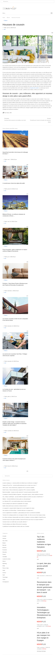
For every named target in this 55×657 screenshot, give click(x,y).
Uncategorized (6, 581)
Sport (4, 574)
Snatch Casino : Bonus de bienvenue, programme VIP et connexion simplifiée (19, 489)
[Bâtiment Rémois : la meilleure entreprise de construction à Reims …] (15, 196)
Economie (5, 549)
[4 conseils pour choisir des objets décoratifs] (15, 166)
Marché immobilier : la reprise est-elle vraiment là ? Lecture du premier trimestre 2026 (20, 492)
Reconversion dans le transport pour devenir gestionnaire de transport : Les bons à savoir (44, 587)
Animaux (4, 538)
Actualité (4, 536)
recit (5, 29)
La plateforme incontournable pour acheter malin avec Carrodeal (16, 526)
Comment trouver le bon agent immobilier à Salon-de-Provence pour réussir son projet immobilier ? (23, 519)
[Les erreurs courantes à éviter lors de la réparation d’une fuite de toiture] (15, 297)
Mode (4, 565)
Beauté (4, 543)
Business (4, 547)
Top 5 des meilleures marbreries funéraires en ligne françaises (44, 542)
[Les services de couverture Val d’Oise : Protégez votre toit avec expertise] (15, 333)
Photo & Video (6, 568)
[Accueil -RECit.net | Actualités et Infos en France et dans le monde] (27, 7)
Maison (5, 20)
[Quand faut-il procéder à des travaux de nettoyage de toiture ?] (15, 131)
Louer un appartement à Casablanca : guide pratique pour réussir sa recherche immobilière (21, 512)
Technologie (5, 577)
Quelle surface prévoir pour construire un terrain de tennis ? (15, 505)
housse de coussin (34, 87)
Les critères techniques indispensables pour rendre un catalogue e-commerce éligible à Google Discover (24, 517)
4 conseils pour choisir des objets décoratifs (14, 183)
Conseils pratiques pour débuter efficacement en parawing (15, 524)
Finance (4, 554)
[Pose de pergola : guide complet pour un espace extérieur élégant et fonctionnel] (15, 228)
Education (5, 552)
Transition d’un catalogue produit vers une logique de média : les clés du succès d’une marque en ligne (24, 515)
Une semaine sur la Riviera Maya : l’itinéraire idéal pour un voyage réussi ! (18, 510)
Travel (4, 579)
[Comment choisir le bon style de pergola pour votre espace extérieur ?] (15, 437)
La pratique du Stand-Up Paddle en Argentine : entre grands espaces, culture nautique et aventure (23, 494)
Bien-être (4, 545)
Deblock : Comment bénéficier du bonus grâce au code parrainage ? (17, 499)
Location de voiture (6, 559)
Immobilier (5, 556)
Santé (4, 570)
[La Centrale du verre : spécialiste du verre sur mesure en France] (15, 368)
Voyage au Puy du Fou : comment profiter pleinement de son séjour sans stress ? (20, 485)
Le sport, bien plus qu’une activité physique (44, 565)
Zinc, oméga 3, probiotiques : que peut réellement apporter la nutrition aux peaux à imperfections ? (23, 496)
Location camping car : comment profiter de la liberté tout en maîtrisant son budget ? (20, 483)
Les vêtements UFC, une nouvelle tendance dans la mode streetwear (17, 501)
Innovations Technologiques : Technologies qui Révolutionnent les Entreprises (44, 612)
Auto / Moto (5, 540)
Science (4, 572)
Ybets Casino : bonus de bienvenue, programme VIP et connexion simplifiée (18, 487)
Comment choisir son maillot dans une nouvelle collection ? (15, 521)
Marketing (5, 563)
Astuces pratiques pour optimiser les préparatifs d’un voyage (15, 503)
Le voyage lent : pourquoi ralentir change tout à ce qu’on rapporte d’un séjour (18, 508)
